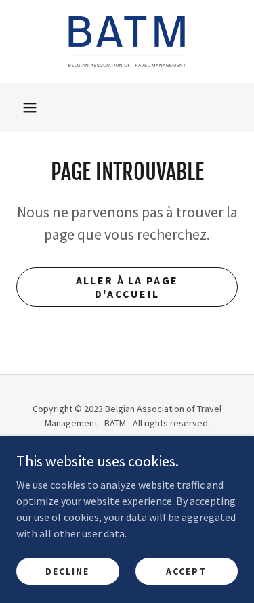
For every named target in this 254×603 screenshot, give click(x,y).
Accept (186, 570)
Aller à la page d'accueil (127, 286)
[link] (127, 41)
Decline (67, 570)
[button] (29, 107)
